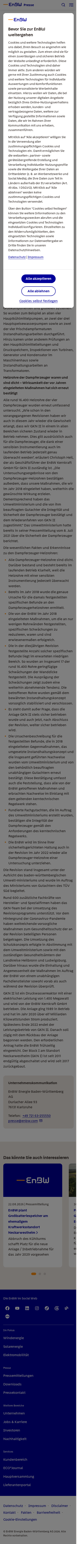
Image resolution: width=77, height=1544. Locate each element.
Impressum (36, 257)
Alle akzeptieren (38, 279)
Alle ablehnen (38, 291)
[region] (38, 772)
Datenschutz (17, 257)
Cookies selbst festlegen (38, 301)
